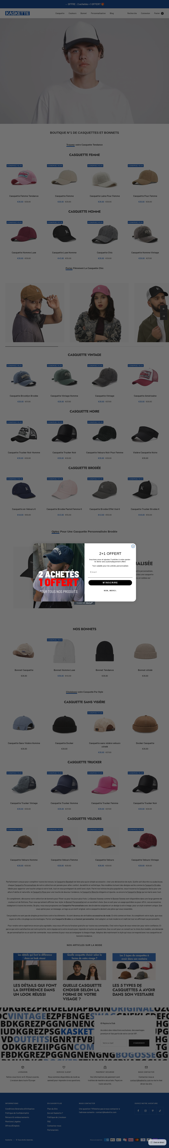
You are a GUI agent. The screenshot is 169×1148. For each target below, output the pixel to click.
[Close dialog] (133, 546)
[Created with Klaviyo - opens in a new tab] (84, 603)
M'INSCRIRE (110, 583)
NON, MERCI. (110, 591)
